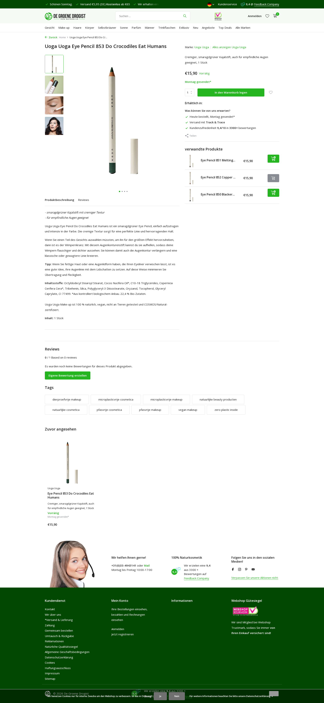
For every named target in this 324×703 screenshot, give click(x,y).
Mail (147, 565)
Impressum (52, 673)
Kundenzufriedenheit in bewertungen (223, 128)
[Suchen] (185, 16)
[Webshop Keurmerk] (218, 15)
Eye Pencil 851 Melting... (218, 160)
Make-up (64, 27)
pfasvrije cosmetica (109, 410)
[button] (119, 191)
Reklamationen (54, 641)
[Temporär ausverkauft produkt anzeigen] (273, 178)
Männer (149, 27)
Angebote (208, 27)
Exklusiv (184, 27)
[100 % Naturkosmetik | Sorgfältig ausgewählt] (68, 15)
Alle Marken (243, 27)
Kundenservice (227, 4)
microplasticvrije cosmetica (115, 399)
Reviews (83, 200)
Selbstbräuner (107, 27)
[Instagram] (239, 569)
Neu (195, 27)
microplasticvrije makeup (166, 399)
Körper (89, 27)
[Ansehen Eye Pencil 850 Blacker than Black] (191, 195)
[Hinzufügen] (273, 159)
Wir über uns (53, 614)
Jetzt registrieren (122, 634)
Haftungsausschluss (58, 668)
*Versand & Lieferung (59, 620)
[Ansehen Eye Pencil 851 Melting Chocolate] (191, 161)
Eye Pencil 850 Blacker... (218, 194)
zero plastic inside (226, 410)
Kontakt (50, 609)
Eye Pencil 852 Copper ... (218, 177)
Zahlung (50, 625)
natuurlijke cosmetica (66, 410)
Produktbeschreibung (59, 200)
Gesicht (50, 27)
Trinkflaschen (166, 27)
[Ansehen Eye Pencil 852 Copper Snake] (191, 178)
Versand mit (207, 122)
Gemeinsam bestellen (59, 630)
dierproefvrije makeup (66, 399)
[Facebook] (232, 569)
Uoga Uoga (201, 47)
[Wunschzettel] (267, 16)
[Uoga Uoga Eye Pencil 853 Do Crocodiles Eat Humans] (72, 463)
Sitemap (50, 679)
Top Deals (225, 27)
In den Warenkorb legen (231, 92)
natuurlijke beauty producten (218, 399)
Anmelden (117, 629)
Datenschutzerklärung (59, 657)
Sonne (124, 27)
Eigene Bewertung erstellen (68, 375)
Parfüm (136, 27)
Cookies (50, 662)
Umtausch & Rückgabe (59, 636)
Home (62, 37)
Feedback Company (266, 4)
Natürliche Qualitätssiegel (61, 646)
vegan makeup (187, 410)
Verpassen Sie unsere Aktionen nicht (254, 577)
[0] (274, 16)
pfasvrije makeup (150, 410)
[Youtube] (253, 569)
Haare (77, 27)
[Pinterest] (246, 569)
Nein (176, 696)
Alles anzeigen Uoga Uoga (229, 47)
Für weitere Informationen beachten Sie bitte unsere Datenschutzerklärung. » (231, 696)
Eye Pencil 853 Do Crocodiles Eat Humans (71, 495)
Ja (160, 696)
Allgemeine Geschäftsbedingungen (67, 652)
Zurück (52, 37)
